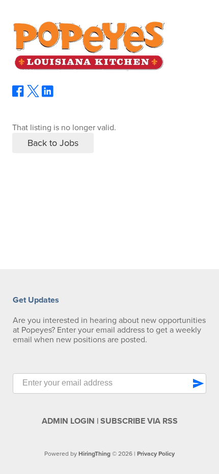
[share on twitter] (33, 95)
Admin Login (68, 421)
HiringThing (94, 453)
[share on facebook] (18, 95)
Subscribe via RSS (139, 421)
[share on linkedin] (48, 95)
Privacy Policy (156, 453)
